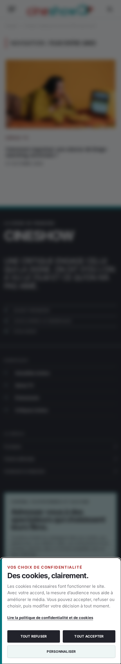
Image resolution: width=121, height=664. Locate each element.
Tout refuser (34, 636)
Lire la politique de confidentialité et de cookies (50, 617)
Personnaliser (61, 651)
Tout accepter (89, 636)
